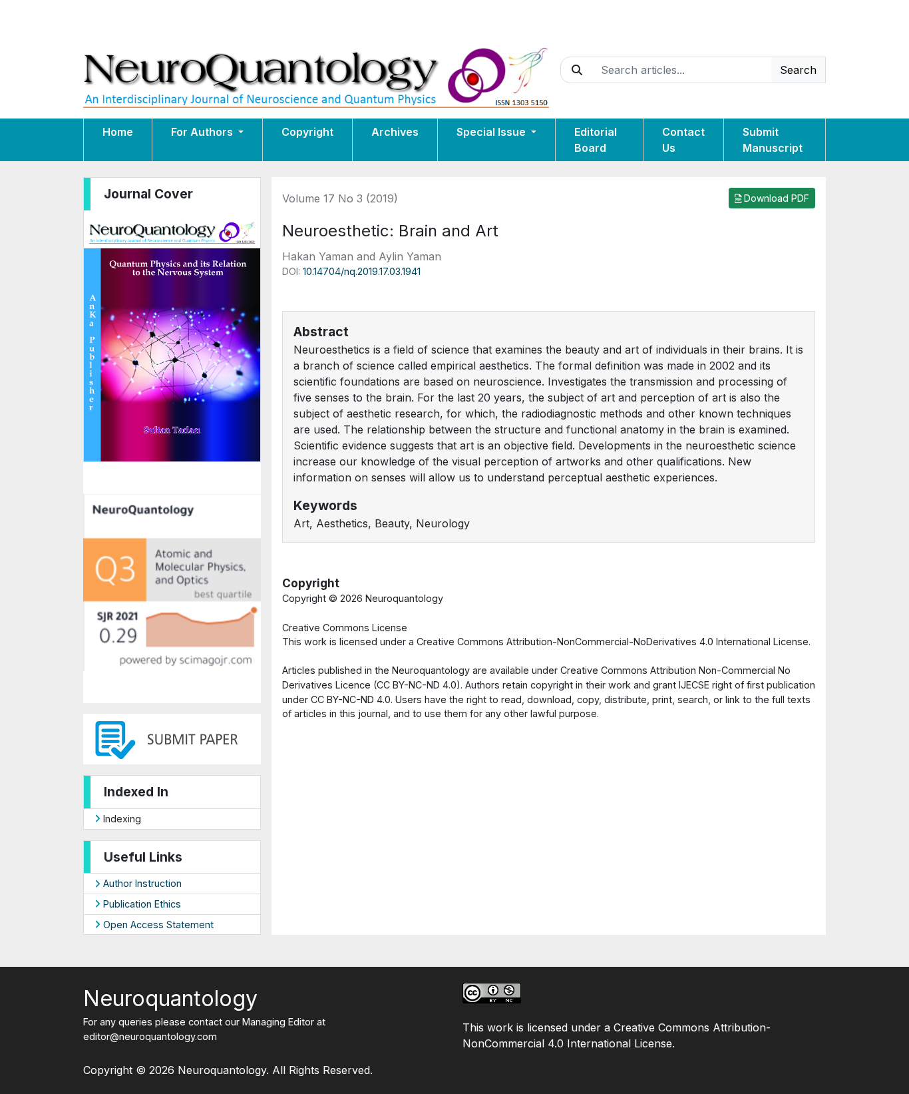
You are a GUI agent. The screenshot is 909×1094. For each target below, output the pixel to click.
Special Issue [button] (492, 131)
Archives (395, 131)
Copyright (307, 131)
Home (117, 131)
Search (798, 70)
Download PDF (775, 198)
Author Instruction (141, 883)
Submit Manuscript (773, 139)
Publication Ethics (140, 904)
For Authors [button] (203, 131)
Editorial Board (595, 139)
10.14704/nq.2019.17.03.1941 (362, 271)
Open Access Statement (157, 924)
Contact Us (683, 139)
